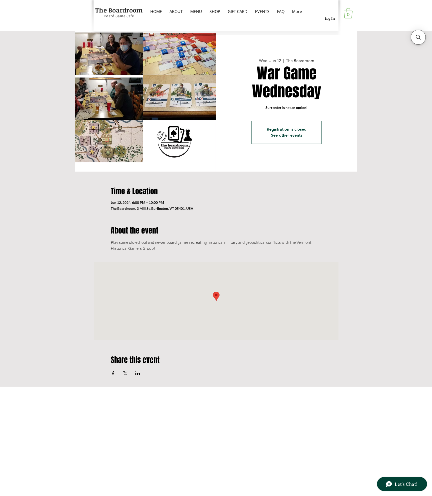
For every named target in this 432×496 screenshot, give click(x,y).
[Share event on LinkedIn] (137, 373)
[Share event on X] (125, 373)
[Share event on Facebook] (113, 373)
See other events (286, 135)
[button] (348, 13)
